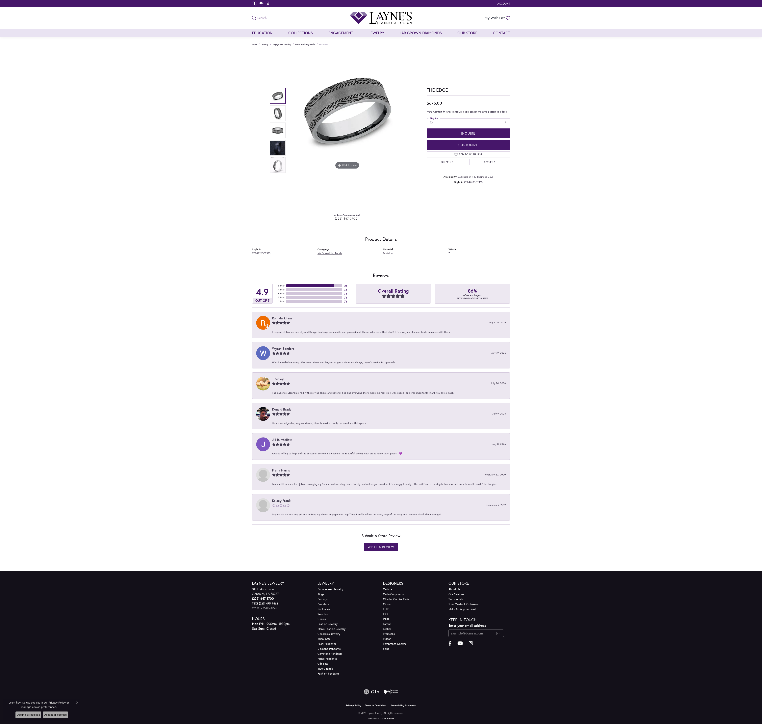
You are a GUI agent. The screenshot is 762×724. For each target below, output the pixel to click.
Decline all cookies (28, 714)
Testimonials (456, 599)
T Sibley (278, 379)
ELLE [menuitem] (386, 609)
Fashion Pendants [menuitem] (329, 673)
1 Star (281, 301)
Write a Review (381, 547)
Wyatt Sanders (283, 348)
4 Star (281, 289)
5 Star (281, 285)
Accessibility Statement (403, 705)
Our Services (456, 594)
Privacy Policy (353, 705)
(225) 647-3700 (346, 218)
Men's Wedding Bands (305, 44)
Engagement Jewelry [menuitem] (330, 589)
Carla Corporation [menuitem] (394, 594)
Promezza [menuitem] (389, 634)
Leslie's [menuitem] (387, 629)
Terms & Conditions (376, 705)
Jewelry (376, 32)
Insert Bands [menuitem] (325, 668)
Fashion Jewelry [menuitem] (328, 624)
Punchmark (388, 718)
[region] (347, 130)
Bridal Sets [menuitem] (324, 639)
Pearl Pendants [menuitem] (327, 644)
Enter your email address (467, 625)
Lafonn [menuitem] (387, 624)
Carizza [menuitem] (387, 589)
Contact (501, 32)
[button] (503, 3)
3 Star (281, 293)
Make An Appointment (462, 609)
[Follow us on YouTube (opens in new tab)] (261, 3)
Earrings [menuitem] (323, 599)
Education (262, 32)
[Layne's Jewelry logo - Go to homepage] (381, 18)
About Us (454, 589)
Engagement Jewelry (282, 44)
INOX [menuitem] (386, 619)
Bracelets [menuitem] (323, 604)
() (345, 285)
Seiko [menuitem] (386, 649)
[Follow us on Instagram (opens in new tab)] (268, 3)
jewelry (264, 44)
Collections (300, 32)
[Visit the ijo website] (391, 692)
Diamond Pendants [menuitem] (329, 649)
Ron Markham (282, 318)
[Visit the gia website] (372, 692)
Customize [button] (468, 145)
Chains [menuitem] (322, 619)
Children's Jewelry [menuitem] (329, 634)
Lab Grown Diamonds (421, 32)
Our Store (467, 32)
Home (254, 44)
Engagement (340, 32)
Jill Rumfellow (282, 440)
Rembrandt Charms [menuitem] (395, 644)
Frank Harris (281, 470)
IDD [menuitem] (385, 614)
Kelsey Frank (281, 500)
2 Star (281, 297)
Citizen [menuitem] (387, 604)
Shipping (447, 162)
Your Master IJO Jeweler (463, 604)
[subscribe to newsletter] (498, 633)
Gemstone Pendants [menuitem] (330, 654)
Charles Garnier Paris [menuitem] (396, 599)
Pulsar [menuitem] (387, 639)
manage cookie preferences (38, 707)
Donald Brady (282, 409)
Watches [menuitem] (323, 614)
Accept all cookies (55, 714)
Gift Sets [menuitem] (323, 663)
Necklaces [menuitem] (324, 609)
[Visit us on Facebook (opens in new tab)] (254, 3)
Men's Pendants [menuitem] (327, 658)
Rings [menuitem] (321, 594)
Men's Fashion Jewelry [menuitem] (331, 629)
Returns (489, 162)
